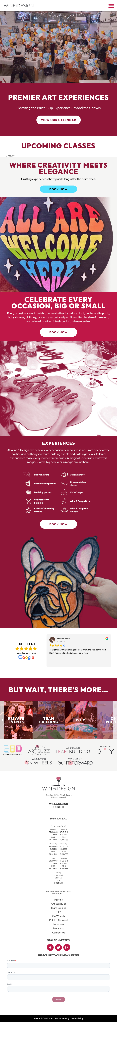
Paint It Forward (58, 920)
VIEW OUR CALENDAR (58, 120)
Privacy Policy (62, 1018)
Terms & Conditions (44, 1018)
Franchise (58, 928)
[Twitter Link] (58, 947)
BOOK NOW (58, 189)
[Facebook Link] (50, 947)
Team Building (58, 908)
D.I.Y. (58, 912)
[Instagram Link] (66, 947)
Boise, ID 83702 (58, 818)
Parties (58, 899)
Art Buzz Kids (58, 903)
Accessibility (77, 1018)
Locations (58, 924)
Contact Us (58, 932)
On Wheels (58, 916)
